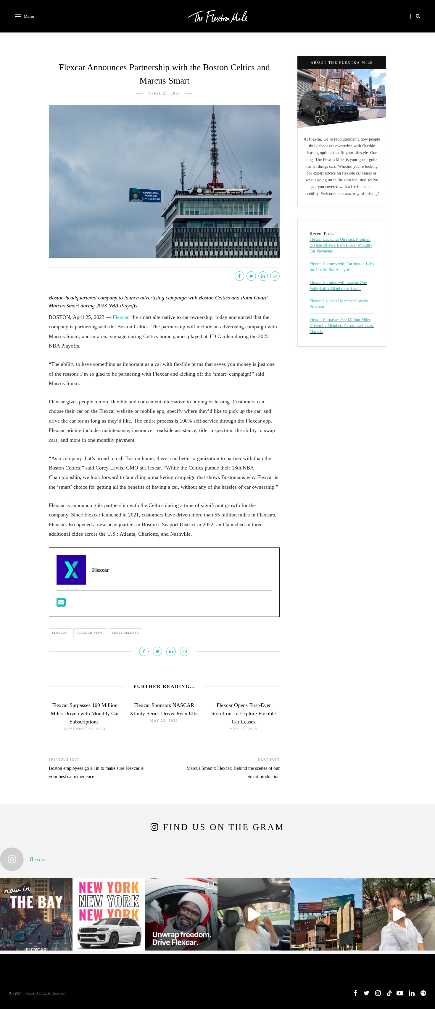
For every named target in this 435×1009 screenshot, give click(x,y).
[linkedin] (412, 993)
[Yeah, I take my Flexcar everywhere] (254, 914)
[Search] (418, 16)
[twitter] (366, 993)
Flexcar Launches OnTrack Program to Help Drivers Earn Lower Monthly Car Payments (341, 245)
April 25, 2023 (164, 94)
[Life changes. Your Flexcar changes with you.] (326, 914)
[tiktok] (389, 993)
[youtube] (400, 993)
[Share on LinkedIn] (263, 276)
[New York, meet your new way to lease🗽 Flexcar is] (108, 914)
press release (125, 632)
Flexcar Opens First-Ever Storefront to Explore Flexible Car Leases (243, 713)
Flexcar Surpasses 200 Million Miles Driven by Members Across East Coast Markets (342, 325)
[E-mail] (61, 604)
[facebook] (355, 993)
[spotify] (423, 993)
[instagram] (378, 993)
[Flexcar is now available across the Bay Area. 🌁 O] (36, 914)
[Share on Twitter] (251, 276)
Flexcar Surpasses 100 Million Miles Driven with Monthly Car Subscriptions (85, 713)
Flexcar (120, 317)
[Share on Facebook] (239, 276)
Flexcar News (90, 632)
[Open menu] (18, 15)
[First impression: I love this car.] (398, 914)
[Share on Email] (275, 276)
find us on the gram (223, 827)
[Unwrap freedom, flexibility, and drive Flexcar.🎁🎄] (181, 914)
